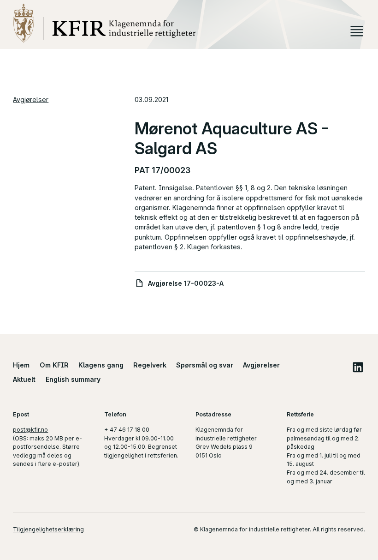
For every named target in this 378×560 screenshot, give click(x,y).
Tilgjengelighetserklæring (48, 529)
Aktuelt (24, 379)
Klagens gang (101, 365)
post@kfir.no (30, 429)
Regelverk (149, 365)
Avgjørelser (30, 99)
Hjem (21, 365)
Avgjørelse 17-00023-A (186, 283)
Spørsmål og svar (204, 365)
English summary (73, 379)
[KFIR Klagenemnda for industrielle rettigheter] (104, 22)
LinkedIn (358, 367)
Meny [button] (356, 31)
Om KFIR (54, 365)
